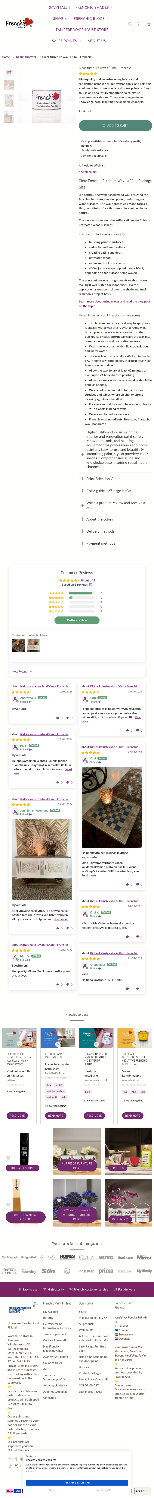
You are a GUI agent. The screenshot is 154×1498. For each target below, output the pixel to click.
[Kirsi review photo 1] (112, 807)
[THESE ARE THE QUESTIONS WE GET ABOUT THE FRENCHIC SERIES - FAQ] (135, 1038)
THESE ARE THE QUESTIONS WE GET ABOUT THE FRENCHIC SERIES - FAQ (134, 1059)
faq (125, 1092)
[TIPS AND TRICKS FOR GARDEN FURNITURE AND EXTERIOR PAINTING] (96, 1038)
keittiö (59, 1085)
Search (83, 1311)
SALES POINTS (64, 41)
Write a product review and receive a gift (115, 505)
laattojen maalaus (55, 1091)
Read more (17, 1116)
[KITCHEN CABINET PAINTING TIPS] (58, 1038)
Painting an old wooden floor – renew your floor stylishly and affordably (19, 1059)
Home (6, 56)
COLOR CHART (89, 1385)
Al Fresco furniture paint (77, 1165)
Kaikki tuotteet (26, 56)
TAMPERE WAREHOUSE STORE (82, 29)
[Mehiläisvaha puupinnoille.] (46, 94)
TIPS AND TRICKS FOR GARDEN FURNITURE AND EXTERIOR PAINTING (96, 1059)
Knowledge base (77, 1014)
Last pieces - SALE (90, 1391)
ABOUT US (97, 41)
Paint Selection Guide (103, 479)
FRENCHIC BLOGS (89, 18)
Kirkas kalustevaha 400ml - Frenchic (44, 686)
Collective (49, 1397)
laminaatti (52, 1097)
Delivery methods (100, 531)
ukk (143, 1092)
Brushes (118, 1168)
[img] (21, 692)
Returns (48, 1317)
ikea (49, 1085)
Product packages (90, 1373)
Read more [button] (89, 875)
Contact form (123, 1385)
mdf (64, 1097)
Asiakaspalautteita (55, 1385)
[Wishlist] (144, 24)
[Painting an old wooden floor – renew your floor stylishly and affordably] (19, 1038)
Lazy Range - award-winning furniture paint (77, 1214)
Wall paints (120, 1219)
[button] (88, 73)
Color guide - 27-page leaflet (108, 491)
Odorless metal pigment (25, 1217)
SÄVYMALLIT (60, 7)
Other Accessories (22, 1168)
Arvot (47, 1369)
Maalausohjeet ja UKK (93, 1317)
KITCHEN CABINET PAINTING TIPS (55, 1055)
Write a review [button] (77, 620)
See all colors (88, 171)
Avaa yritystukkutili (55, 1356)
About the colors (99, 519)
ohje (134, 1092)
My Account (50, 1311)
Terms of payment (54, 1334)
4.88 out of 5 (86, 580)
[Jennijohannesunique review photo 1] (42, 859)
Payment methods (100, 543)
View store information (94, 155)
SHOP (58, 18)
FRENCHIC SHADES (92, 7)
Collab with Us (52, 1362)
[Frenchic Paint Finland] (20, 24)
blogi (87, 1092)
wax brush (113, 327)
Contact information (56, 1340)
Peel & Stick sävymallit (93, 1379)
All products (86, 1323)
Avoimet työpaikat (55, 1391)
